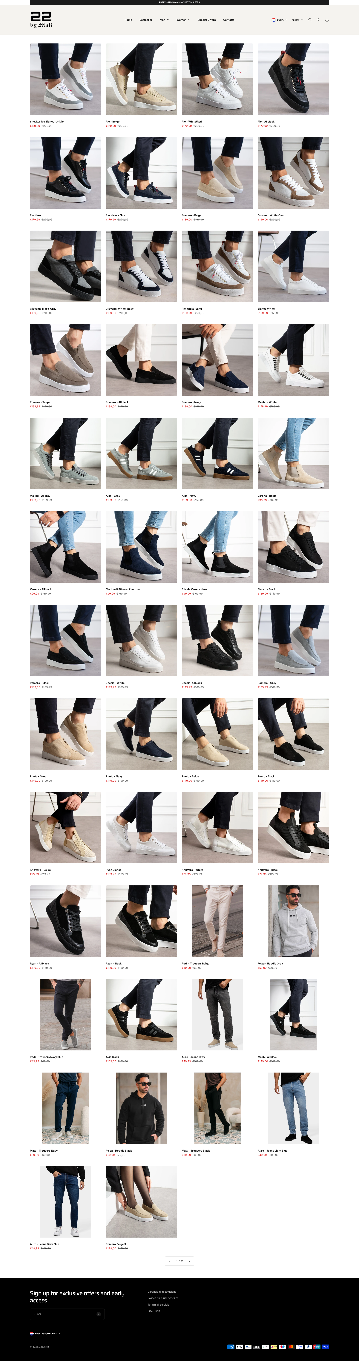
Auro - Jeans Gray (193, 1056)
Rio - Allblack (266, 121)
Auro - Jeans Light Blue (272, 1150)
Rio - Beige (112, 121)
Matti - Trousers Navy (44, 1150)
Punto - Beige (190, 776)
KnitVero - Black (268, 869)
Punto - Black (266, 776)
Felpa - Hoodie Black (119, 1150)
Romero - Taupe (40, 402)
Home (128, 19)
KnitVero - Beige (40, 869)
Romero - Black (39, 682)
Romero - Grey (267, 682)
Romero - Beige (191, 215)
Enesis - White (115, 682)
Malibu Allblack (267, 1056)
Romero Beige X (116, 1244)
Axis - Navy (189, 495)
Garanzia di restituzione (162, 1291)
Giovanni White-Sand (271, 215)
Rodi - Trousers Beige (195, 963)
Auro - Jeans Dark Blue (44, 1244)
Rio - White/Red (192, 121)
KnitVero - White (192, 869)
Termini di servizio (158, 1304)
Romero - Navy (191, 402)
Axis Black (112, 1056)
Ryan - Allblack (39, 963)
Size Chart (154, 1310)
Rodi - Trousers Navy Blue (46, 1056)
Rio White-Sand (192, 308)
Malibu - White (267, 402)
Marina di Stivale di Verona (123, 589)
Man (162, 19)
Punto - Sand (38, 776)
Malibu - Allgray (40, 495)
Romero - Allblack (117, 402)
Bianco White (266, 308)
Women (181, 19)
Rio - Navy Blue (115, 215)
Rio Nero (35, 215)
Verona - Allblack (41, 589)
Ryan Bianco (114, 869)
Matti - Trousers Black (196, 1150)
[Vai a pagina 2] (189, 1261)
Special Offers (207, 19)
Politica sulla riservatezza (163, 1298)
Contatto (228, 19)
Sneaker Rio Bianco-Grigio (47, 121)
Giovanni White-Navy (120, 308)
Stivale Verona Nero (194, 589)
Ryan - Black (114, 963)
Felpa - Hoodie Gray (270, 963)
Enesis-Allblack (192, 682)
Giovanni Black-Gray (43, 308)
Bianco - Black (267, 589)
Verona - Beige (267, 495)
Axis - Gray (113, 495)
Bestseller (145, 19)
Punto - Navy (114, 776)
